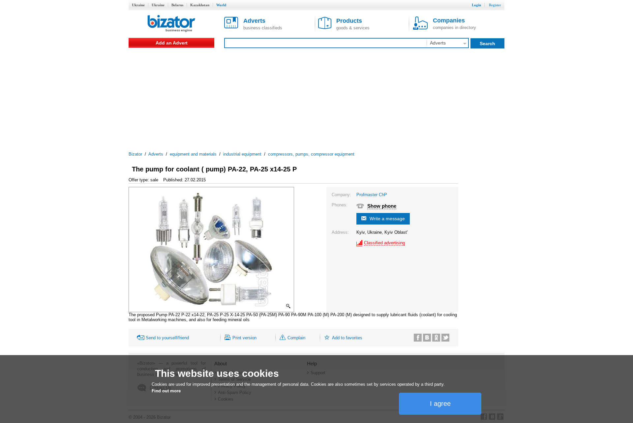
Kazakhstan (199, 5)
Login (476, 5)
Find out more (166, 390)
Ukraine (138, 5)
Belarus (177, 5)
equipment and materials (193, 154)
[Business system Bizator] (171, 24)
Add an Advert (172, 42)
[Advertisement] (316, 97)
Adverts (155, 154)
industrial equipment (242, 154)
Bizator (135, 154)
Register (495, 5)
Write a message (387, 218)
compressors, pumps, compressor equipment (311, 154)
